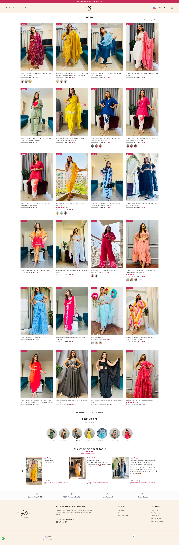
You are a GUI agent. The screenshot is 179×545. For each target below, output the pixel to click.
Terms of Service (156, 518)
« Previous (80, 412)
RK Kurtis (49, 539)
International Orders (157, 521)
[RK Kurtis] (89, 8)
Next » (100, 412)
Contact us (121, 513)
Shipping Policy (155, 513)
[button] (60, 207)
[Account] (163, 8)
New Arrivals (10, 8)
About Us (121, 510)
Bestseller (28, 8)
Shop (20, 8)
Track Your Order (123, 515)
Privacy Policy (155, 515)
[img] (89, 451)
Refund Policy (155, 510)
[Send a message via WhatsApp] (3, 538)
